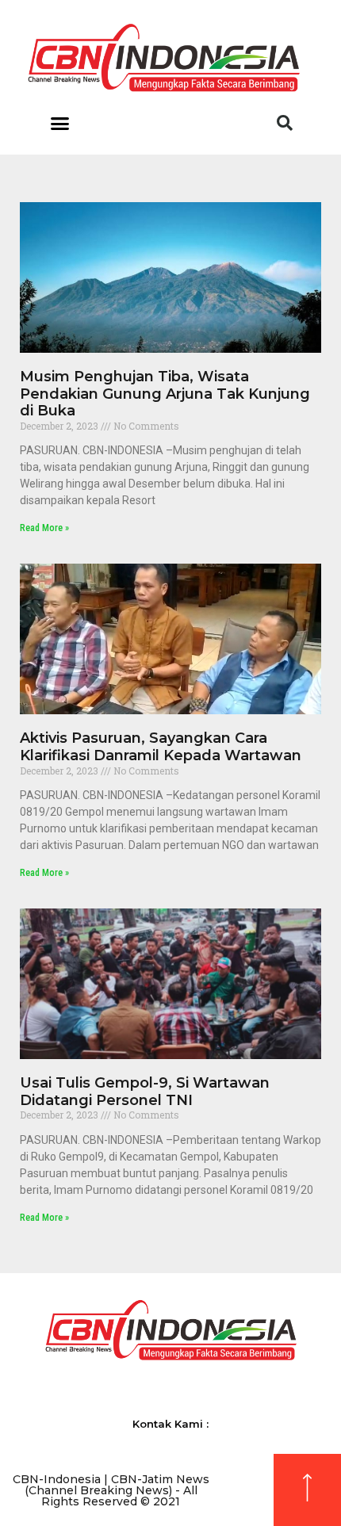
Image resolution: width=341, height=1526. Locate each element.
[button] (60, 123)
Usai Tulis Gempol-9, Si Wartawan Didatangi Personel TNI (145, 1091)
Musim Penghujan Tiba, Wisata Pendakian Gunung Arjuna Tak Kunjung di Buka (165, 393)
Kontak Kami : (170, 1423)
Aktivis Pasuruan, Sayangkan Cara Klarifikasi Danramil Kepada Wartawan (160, 746)
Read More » (44, 528)
